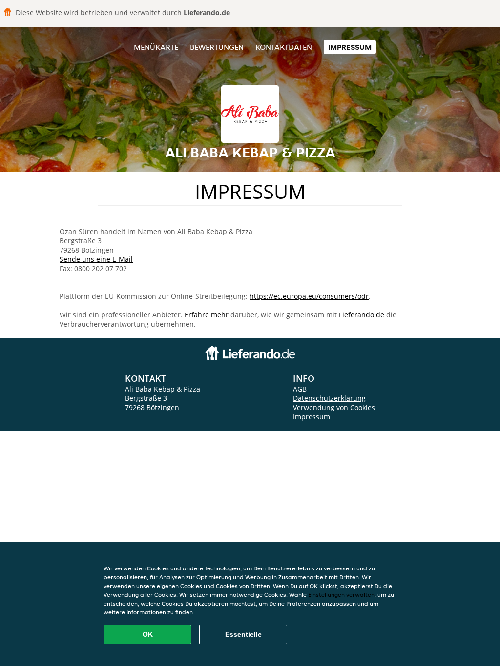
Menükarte (156, 47)
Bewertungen (217, 47)
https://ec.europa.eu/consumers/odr (309, 296)
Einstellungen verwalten (341, 594)
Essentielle (243, 634)
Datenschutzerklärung (329, 398)
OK (148, 634)
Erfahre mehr (207, 314)
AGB (300, 388)
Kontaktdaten (283, 47)
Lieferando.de (361, 314)
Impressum (350, 47)
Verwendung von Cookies (334, 407)
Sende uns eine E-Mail (96, 259)
